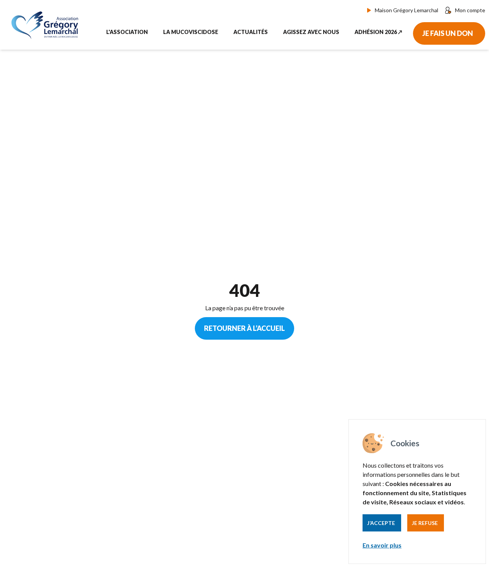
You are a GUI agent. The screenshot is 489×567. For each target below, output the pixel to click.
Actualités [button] (250, 32)
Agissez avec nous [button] (311, 32)
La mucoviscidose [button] (190, 32)
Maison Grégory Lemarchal (406, 10)
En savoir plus (382, 545)
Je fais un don (447, 33)
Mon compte (470, 10)
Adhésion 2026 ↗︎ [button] (378, 32)
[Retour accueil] (47, 25)
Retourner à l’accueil (244, 328)
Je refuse (425, 523)
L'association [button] (127, 32)
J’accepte (381, 523)
